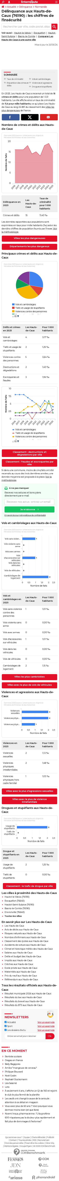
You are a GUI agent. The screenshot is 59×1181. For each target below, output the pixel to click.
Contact (13, 1140)
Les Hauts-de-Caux (14, 925)
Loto (7, 1087)
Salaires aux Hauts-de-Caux (18, 952)
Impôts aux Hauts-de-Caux (18, 960)
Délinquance (25, 6)
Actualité (11, 6)
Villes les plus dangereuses (29, 238)
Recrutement (43, 1140)
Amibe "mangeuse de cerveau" (21, 1068)
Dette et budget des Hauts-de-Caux (23, 956)
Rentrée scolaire (13, 1056)
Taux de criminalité (15, 79)
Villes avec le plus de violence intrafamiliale (29, 800)
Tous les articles (24, 1140)
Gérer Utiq (50, 1143)
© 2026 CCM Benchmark (44, 1146)
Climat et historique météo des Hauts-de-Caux (29, 948)
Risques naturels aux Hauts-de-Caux (23, 933)
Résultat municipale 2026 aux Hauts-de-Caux (28, 993)
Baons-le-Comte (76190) (17, 908)
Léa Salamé (11, 1083)
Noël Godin (10, 1075)
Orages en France (14, 1060)
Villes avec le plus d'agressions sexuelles (29, 791)
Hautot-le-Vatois (22, 33)
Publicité (50, 1137)
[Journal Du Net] (15, 1165)
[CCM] (43, 1159)
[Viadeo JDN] (43, 1171)
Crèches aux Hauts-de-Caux (19, 964)
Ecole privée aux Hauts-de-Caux (21, 968)
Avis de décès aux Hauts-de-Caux (22, 929)
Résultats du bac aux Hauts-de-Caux (23, 997)
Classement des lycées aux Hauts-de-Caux (26, 941)
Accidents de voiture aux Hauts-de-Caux (25, 945)
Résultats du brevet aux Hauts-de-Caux (25, 1001)
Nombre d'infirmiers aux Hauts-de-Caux (25, 937)
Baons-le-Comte (26, 36)
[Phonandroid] (43, 1177)
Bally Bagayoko (12, 1064)
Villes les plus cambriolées (29, 676)
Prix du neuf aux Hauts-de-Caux (21, 975)
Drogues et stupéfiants (42, 87)
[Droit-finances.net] (43, 1165)
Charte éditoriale (38, 1137)
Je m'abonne (27, 509)
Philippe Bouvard (14, 1071)
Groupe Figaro (26, 1146)
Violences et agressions (42, 83)
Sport (9, 1026)
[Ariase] (15, 1177)
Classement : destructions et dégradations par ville (29, 453)
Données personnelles (14, 1143)
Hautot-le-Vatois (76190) (17, 896)
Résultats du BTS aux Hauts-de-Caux (23, 1005)
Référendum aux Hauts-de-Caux (21, 979)
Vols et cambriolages (41, 79)
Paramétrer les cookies (34, 1143)
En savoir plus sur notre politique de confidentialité (25, 515)
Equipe (27, 1137)
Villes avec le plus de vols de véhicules (29, 685)
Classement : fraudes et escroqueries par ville (30, 463)
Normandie (41, 6)
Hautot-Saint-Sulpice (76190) (19, 904)
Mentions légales (11, 1146)
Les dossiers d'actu (16, 1030)
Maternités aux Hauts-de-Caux (20, 971)
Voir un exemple (46, 1022)
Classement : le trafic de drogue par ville (29, 886)
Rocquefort (39, 33)
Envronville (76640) (15, 912)
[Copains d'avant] (15, 1171)
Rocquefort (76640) (14, 900)
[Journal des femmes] (15, 1159)
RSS (34, 1140)
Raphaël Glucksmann (16, 1079)
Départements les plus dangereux (29, 246)
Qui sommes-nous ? (13, 1137)
